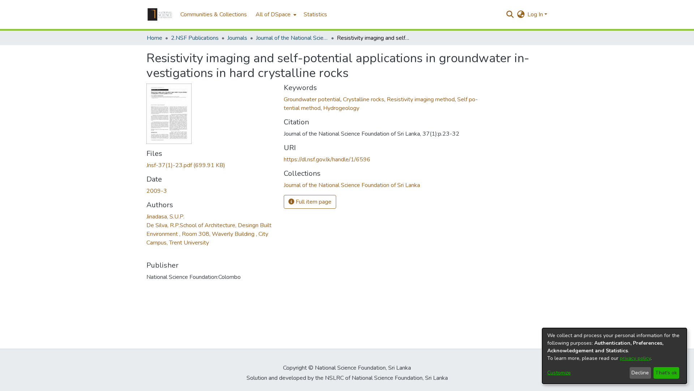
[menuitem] (275, 14)
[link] (185, 165)
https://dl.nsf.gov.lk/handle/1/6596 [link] (327, 159)
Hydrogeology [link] (341, 108)
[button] (159, 14)
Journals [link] (237, 38)
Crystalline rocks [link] (363, 99)
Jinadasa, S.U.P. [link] (165, 217)
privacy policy (635, 358)
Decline (640, 372)
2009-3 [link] (156, 191)
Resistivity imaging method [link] (421, 99)
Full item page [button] (312, 202)
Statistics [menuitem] (315, 14)
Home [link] (154, 38)
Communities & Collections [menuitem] (213, 14)
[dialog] (614, 356)
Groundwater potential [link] (312, 99)
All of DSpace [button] (273, 14)
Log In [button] (535, 14)
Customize (559, 372)
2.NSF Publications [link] (195, 38)
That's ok (666, 372)
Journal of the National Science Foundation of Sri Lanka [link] (292, 38)
